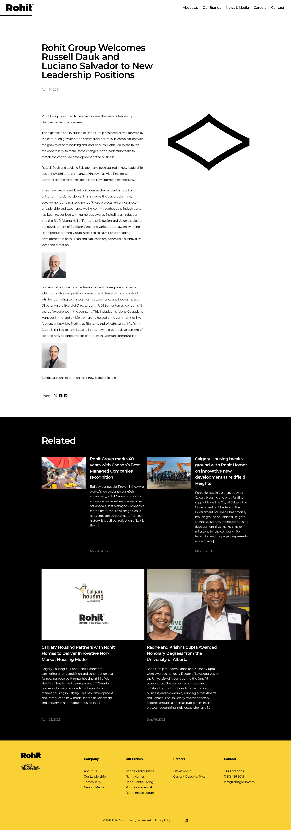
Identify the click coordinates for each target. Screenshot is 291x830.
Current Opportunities (189, 776)
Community (92, 782)
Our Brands (212, 8)
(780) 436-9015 (234, 776)
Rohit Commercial (139, 787)
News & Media (237, 8)
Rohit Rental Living (139, 782)
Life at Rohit (182, 771)
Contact (277, 8)
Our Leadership (95, 776)
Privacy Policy (163, 820)
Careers (260, 8)
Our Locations (234, 771)
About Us (190, 8)
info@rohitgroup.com (239, 782)
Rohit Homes (135, 776)
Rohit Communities (140, 771)
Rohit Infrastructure (140, 792)
